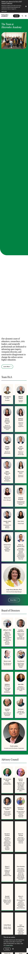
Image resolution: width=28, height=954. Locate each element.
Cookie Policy (9, 945)
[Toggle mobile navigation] (26, 16)
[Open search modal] (22, 16)
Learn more (4, 11)
